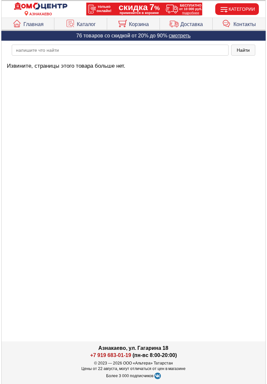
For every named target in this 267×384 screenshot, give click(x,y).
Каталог (86, 24)
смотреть (179, 35)
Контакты (244, 24)
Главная (33, 24)
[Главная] (40, 6)
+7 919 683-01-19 (110, 355)
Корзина (139, 24)
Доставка (191, 24)
